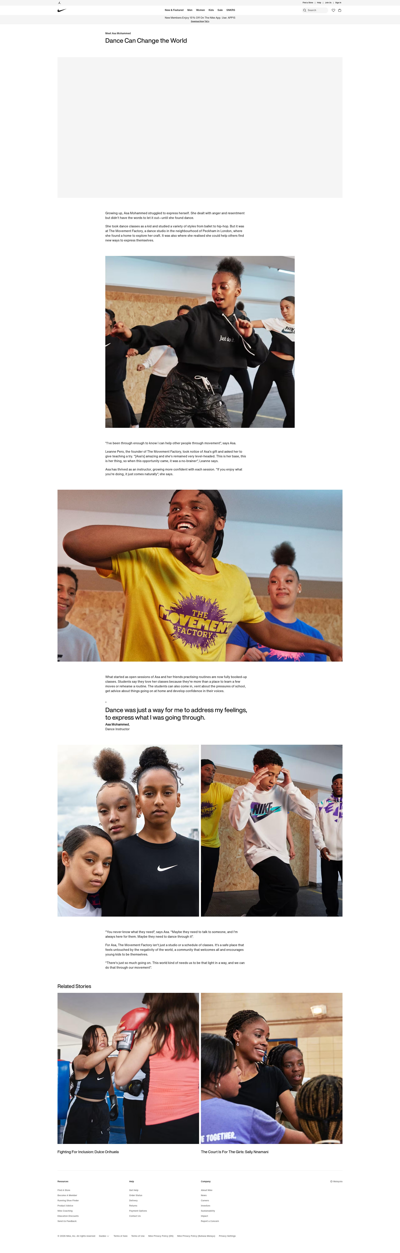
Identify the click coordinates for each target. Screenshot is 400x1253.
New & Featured (174, 10)
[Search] (305, 10)
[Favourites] (333, 10)
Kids (211, 10)
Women (200, 10)
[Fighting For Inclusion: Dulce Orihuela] (128, 1073)
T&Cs (206, 21)
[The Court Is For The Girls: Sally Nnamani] (271, 1073)
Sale (220, 10)
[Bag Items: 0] (339, 10)
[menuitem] (322, 3)
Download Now (197, 21)
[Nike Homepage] (62, 10)
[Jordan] (59, 3)
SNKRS (230, 10)
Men (189, 10)
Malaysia (337, 1181)
